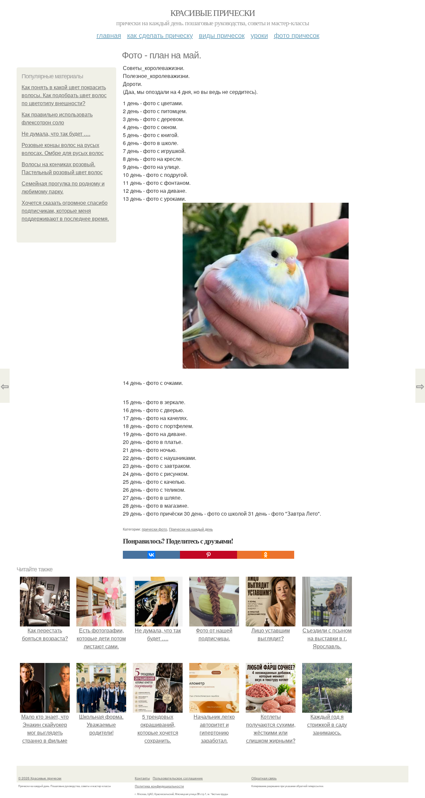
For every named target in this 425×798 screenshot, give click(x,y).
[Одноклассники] (265, 555)
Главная (109, 35)
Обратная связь (264, 778)
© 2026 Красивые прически (39, 778)
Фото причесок (296, 35)
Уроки (259, 35)
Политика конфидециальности (159, 786)
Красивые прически (212, 12)
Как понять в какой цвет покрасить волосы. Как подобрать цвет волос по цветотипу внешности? (64, 95)
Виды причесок (222, 35)
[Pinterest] (208, 555)
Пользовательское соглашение (178, 778)
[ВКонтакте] (151, 555)
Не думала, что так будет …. (56, 134)
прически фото (154, 529)
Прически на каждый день (191, 529)
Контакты (142, 778)
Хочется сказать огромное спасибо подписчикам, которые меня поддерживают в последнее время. (65, 211)
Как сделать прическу (160, 35)
